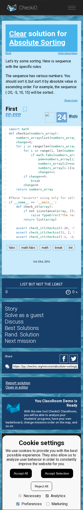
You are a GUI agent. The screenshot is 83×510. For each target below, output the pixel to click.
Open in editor (17, 387)
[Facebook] (64, 359)
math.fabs (28, 247)
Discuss (14, 321)
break (58, 247)
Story (11, 309)
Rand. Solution (22, 334)
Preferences (31, 504)
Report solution (18, 383)
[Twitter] (73, 359)
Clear (18, 33)
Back (8, 53)
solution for (38, 38)
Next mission (20, 341)
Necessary (32, 496)
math (45, 247)
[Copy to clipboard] (8, 366)
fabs (12, 247)
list (71, 247)
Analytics (58, 496)
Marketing (59, 504)
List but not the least (41, 284)
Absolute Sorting (37, 42)
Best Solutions (22, 328)
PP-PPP (13, 114)
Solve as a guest (24, 315)
